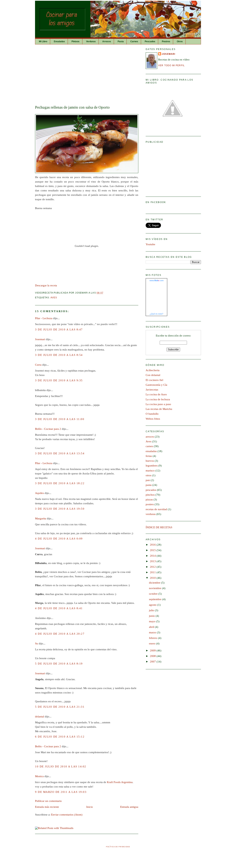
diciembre (155, 582)
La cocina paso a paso (158, 404)
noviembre (155, 588)
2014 (153, 555)
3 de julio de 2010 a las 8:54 (59, 354)
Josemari (40, 339)
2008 (153, 656)
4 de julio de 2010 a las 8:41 (59, 608)
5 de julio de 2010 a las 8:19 (59, 663)
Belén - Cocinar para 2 (48, 428)
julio (152, 610)
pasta (149, 484)
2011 (153, 572)
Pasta (121, 41)
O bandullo (152, 413)
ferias (149, 456)
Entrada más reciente (47, 806)
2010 (153, 577)
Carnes (134, 41)
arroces (150, 436)
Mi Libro (43, 41)
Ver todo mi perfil (171, 65)
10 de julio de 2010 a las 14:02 (60, 766)
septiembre (155, 599)
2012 (153, 566)
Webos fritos (153, 418)
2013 (153, 561)
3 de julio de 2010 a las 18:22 (59, 483)
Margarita (40, 518)
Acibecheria (152, 370)
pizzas (149, 499)
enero (152, 643)
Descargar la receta (46, 285)
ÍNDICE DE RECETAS (159, 527)
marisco (150, 470)
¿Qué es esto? (156, 314)
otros (148, 475)
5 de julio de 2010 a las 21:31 (59, 706)
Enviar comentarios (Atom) (66, 814)
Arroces (106, 41)
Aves (54, 297)
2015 (153, 550)
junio (152, 615)
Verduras (91, 41)
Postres (166, 41)
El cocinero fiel (154, 380)
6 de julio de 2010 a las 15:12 (59, 736)
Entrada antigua (129, 806)
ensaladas (151, 451)
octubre (153, 593)
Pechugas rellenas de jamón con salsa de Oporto (72, 107)
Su (36, 643)
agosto (153, 604)
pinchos (150, 494)
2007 (153, 661)
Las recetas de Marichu (159, 408)
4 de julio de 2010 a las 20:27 (59, 633)
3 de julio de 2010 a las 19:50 (59, 508)
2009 (153, 650)
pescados (151, 489)
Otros (180, 41)
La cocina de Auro (156, 394)
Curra (38, 364)
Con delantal (153, 375)
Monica (39, 776)
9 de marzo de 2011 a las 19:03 (60, 791)
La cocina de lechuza (158, 399)
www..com (157, 280)
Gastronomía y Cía (156, 384)
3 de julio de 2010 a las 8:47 (59, 329)
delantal (39, 716)
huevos (150, 460)
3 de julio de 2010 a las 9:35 (59, 380)
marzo (153, 632)
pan (148, 480)
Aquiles (39, 493)
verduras (151, 514)
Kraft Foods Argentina (120, 782)
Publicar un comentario (48, 800)
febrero (153, 637)
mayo (152, 621)
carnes (149, 446)
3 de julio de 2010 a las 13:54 (59, 453)
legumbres (152, 465)
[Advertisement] (86, 75)
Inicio (89, 806)
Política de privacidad (118, 847)
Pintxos (75, 41)
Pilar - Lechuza (43, 318)
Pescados (150, 41)
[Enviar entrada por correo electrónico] (104, 293)
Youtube (150, 244)
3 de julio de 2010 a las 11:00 (59, 419)
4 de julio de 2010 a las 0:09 (59, 538)
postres (150, 504)
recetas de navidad (156, 509)
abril (152, 626)
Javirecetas (152, 389)
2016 (153, 544)
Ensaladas (59, 41)
